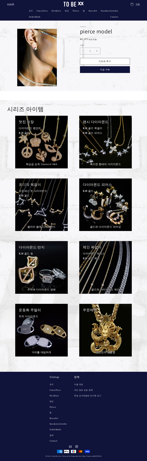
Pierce (53, 407)
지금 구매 (105, 69)
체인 (52, 401)
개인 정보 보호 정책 (83, 390)
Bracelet (54, 418)
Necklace (54, 396)
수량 (82, 45)
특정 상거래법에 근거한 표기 (87, 396)
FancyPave (55, 390)
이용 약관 (78, 384)
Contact (53, 441)
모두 (52, 384)
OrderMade (55, 429)
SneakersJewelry (58, 424)
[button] (10, 4)
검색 (52, 435)
